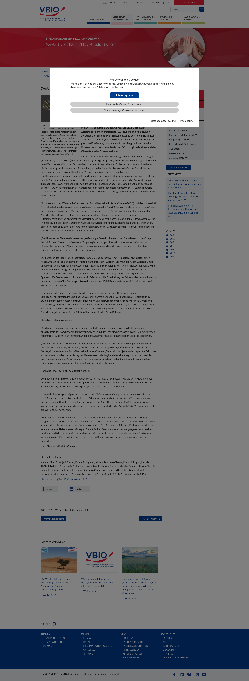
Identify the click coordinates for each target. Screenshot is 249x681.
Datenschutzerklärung (163, 120)
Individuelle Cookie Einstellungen (124, 104)
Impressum (186, 120)
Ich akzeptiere (124, 95)
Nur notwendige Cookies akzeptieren (124, 110)
